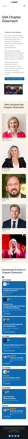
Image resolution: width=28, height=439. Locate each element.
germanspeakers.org (7, 428)
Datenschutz (19, 428)
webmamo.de (17, 431)
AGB (24, 428)
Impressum (14, 428)
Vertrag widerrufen (14, 430)
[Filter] (3, 277)
